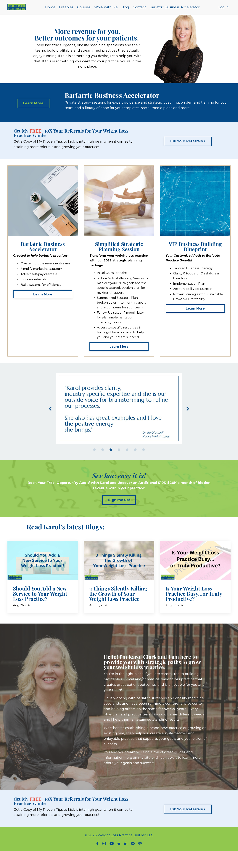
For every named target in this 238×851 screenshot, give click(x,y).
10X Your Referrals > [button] (188, 141)
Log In (223, 7)
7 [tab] (143, 450)
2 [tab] (102, 450)
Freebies (66, 7)
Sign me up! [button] (119, 500)
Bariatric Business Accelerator (175, 7)
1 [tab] (94, 450)
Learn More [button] (33, 103)
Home (50, 7)
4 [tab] (119, 450)
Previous (50, 408)
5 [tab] (127, 450)
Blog (125, 7)
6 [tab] (135, 450)
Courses (84, 7)
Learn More (42, 294)
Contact (139, 7)
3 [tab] (111, 450)
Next (188, 408)
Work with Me (106, 7)
